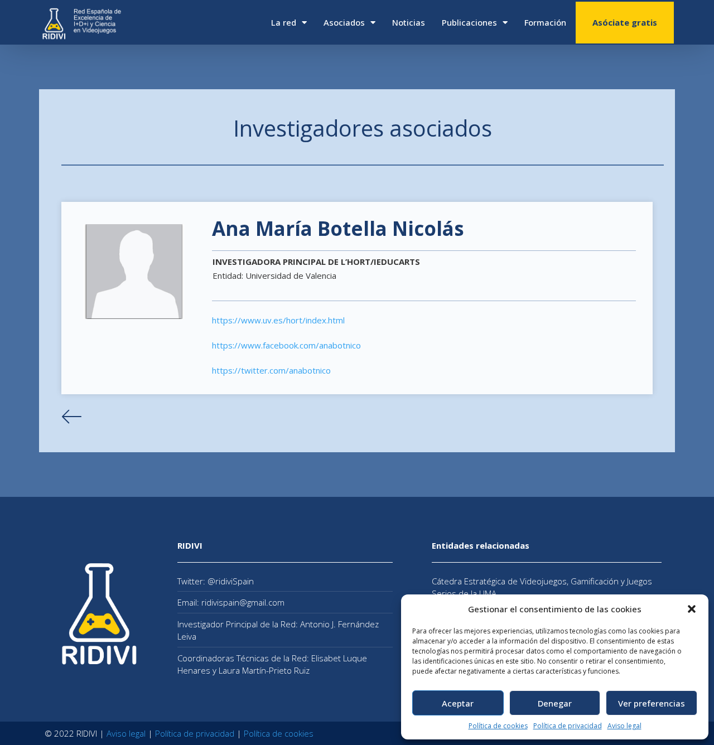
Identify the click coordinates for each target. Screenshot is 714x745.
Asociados (344, 22)
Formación (545, 22)
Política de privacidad (567, 726)
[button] (691, 609)
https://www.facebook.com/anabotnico (286, 345)
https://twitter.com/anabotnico (271, 370)
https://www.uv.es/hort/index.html (278, 320)
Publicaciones (469, 22)
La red (283, 22)
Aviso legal (624, 726)
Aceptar (458, 703)
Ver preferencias (651, 703)
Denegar (555, 703)
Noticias (408, 22)
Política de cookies (498, 726)
